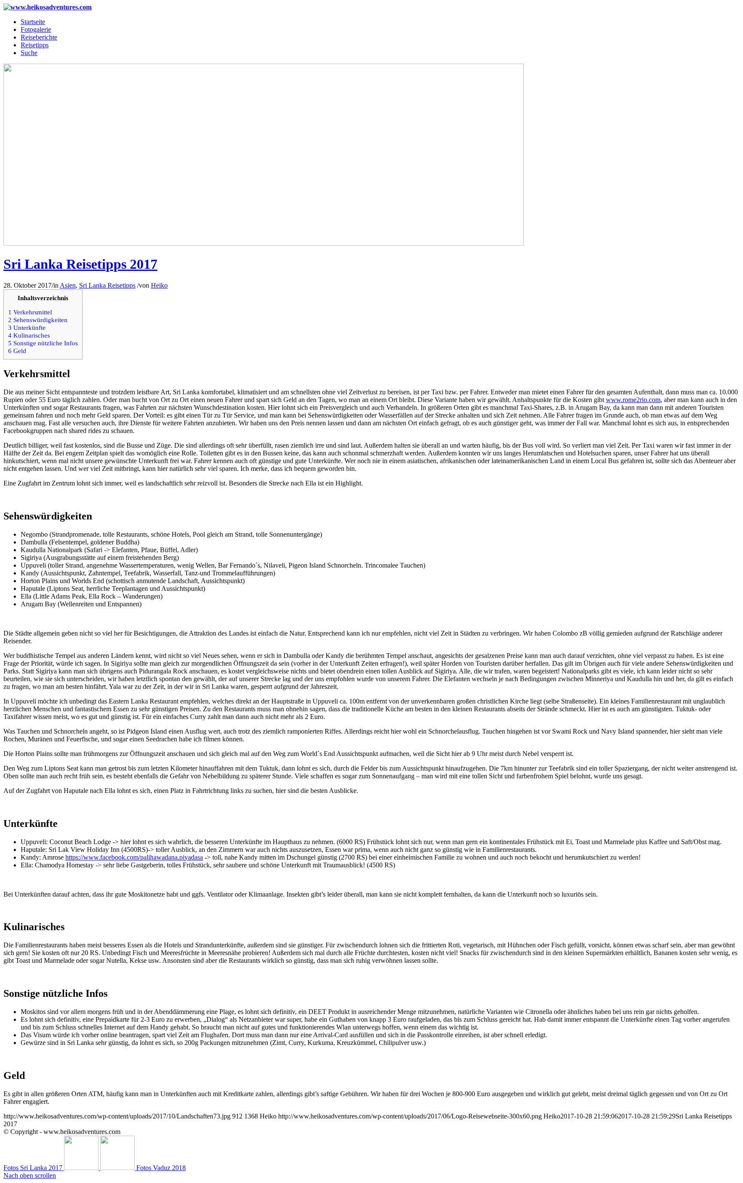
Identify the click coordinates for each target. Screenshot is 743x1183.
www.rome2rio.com (633, 399)
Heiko (159, 285)
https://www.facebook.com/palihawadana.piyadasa (134, 857)
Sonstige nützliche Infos (43, 343)
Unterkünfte (27, 327)
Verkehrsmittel (30, 312)
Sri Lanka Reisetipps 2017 (80, 264)
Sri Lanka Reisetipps (107, 285)
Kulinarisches (38, 335)
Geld (17, 350)
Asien (68, 285)
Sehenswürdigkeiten (38, 319)
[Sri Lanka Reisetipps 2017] (263, 243)
